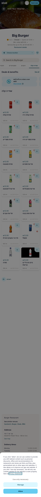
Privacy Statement (15, 474)
